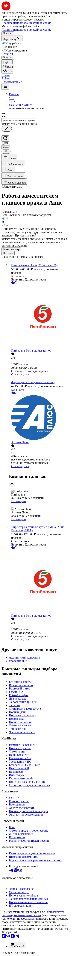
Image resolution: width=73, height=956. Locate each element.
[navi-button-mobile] (5, 87)
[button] (5, 75)
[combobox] (18, 120)
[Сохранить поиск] (5, 138)
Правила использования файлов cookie (26, 29)
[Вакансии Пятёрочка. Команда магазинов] (40, 317)
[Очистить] (6, 129)
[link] (7, 66)
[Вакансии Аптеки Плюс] (40, 418)
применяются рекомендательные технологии (32, 913)
